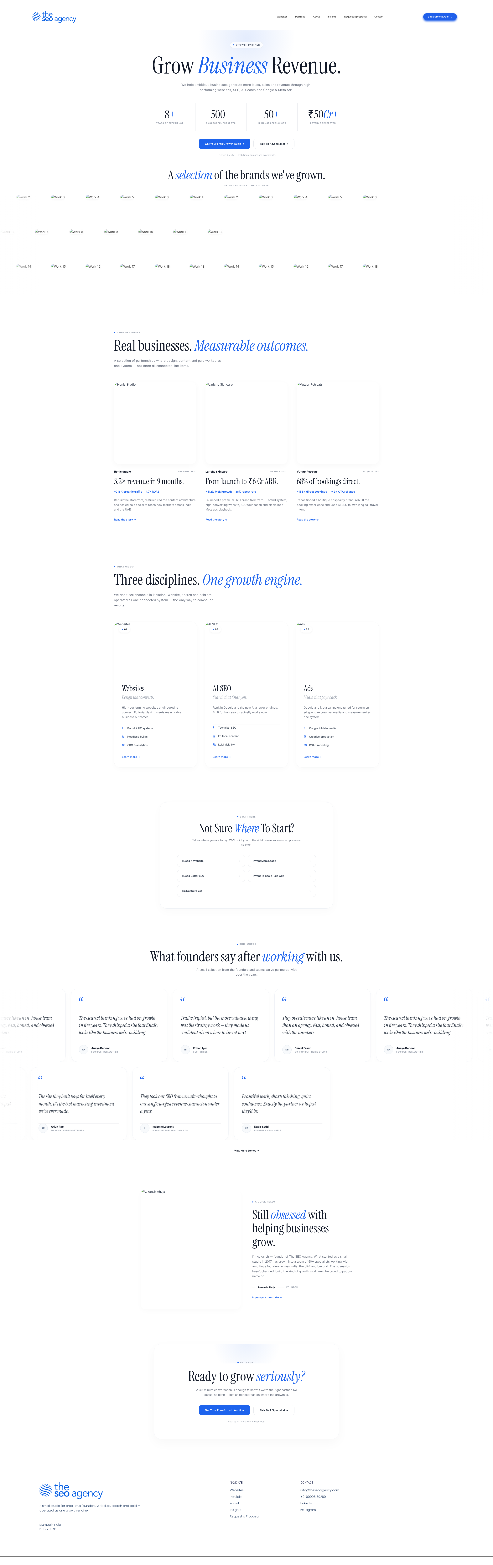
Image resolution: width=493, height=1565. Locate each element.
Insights (332, 16)
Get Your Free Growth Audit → (224, 143)
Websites (282, 16)
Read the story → (125, 519)
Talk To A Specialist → (274, 143)
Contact (378, 16)
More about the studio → (267, 1297)
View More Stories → (246, 1150)
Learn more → (131, 756)
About (316, 16)
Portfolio (300, 16)
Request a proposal (355, 16)
